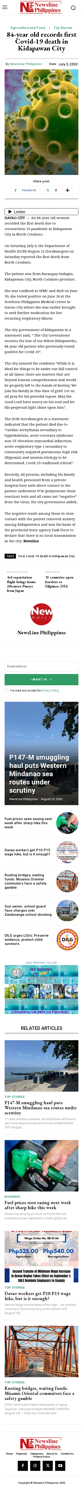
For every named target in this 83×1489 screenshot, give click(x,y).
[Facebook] (23, 1466)
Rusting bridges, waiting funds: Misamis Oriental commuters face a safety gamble (25, 881)
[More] (67, 190)
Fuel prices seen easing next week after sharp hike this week (28, 823)
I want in (38, 679)
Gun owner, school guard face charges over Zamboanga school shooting (28, 910)
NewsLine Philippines (26, 64)
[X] (48, 1466)
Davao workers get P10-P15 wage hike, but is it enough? (27, 852)
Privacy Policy (50, 690)
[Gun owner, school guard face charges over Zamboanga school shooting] (67, 910)
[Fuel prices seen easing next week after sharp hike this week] (67, 823)
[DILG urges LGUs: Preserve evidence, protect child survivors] (67, 940)
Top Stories (63, 28)
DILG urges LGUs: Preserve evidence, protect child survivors (27, 939)
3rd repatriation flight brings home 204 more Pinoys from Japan (21, 584)
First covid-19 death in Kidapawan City (46, 556)
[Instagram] (35, 1466)
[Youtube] (60, 1466)
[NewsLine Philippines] (41, 614)
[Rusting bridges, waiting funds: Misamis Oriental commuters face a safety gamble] (67, 881)
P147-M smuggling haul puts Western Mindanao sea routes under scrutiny (39, 773)
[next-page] (70, 709)
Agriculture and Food (28, 28)
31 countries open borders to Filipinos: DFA (59, 581)
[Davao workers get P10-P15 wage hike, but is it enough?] (67, 852)
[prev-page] (62, 709)
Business (12, 1196)
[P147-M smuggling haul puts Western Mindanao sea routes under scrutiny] (41, 1066)
